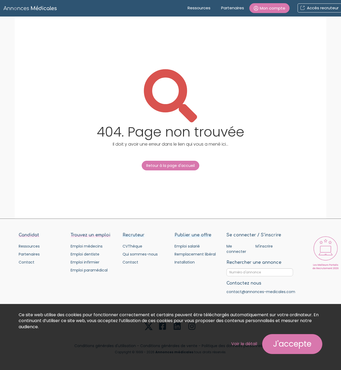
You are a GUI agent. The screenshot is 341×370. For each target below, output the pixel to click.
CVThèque (132, 246)
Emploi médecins (87, 246)
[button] (269, 8)
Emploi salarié (187, 246)
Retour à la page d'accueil (170, 165)
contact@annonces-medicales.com (260, 291)
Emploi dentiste (85, 254)
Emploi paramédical (89, 270)
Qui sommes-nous (140, 254)
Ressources (199, 8)
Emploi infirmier (85, 262)
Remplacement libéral (195, 254)
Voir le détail (244, 344)
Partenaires (232, 8)
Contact (26, 262)
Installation (184, 262)
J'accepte (292, 344)
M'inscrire (264, 246)
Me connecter (236, 249)
